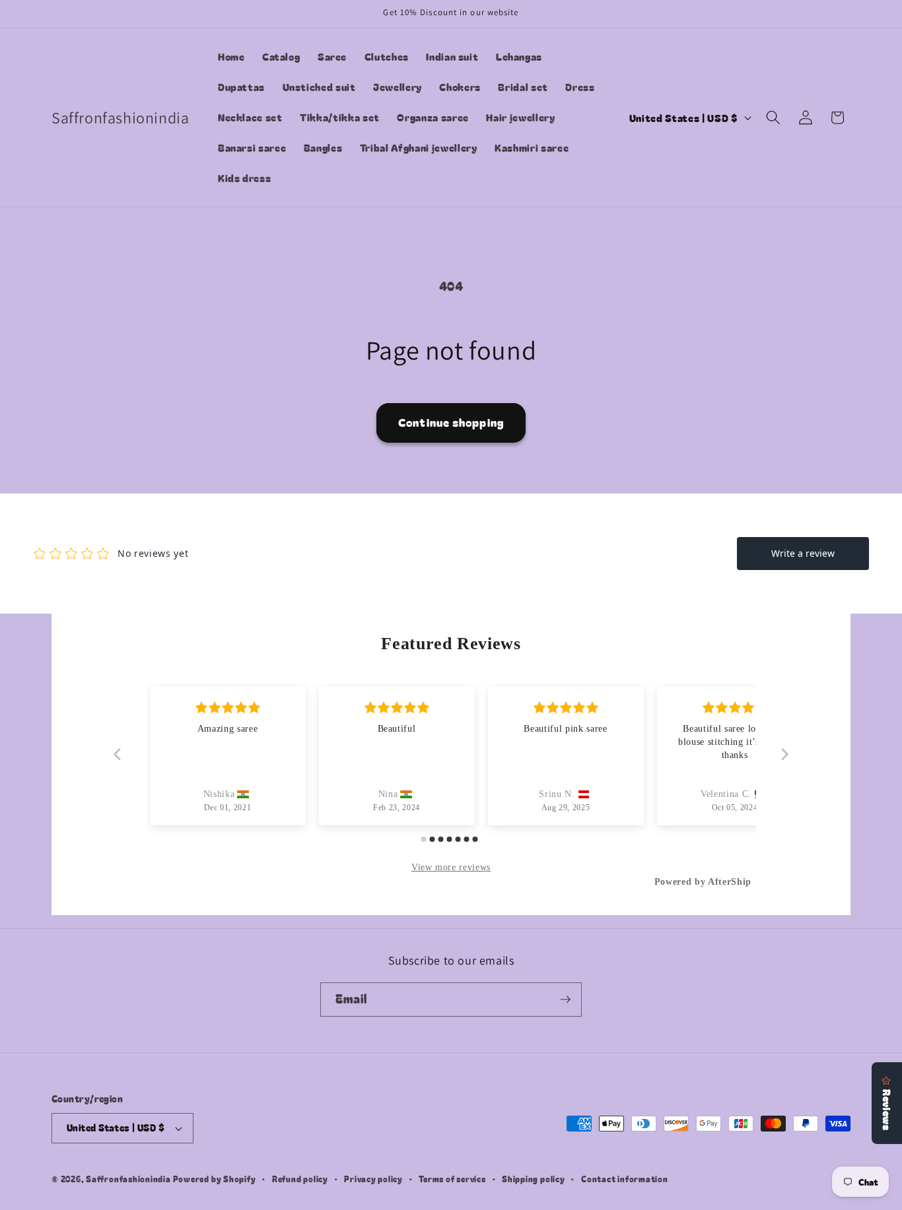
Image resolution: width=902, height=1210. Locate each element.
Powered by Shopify (214, 1178)
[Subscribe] (565, 999)
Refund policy (300, 1178)
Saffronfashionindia (128, 1178)
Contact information (624, 1178)
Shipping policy (533, 1178)
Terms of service (452, 1178)
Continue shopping (451, 422)
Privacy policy (373, 1178)
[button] (773, 117)
